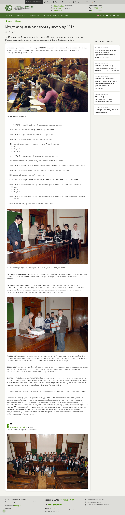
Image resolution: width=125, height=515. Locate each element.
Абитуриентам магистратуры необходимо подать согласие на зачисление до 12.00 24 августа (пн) (107, 67)
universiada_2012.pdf (17, 427)
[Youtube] (107, 15)
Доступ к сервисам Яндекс (94, 502)
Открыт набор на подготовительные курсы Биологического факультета (104, 99)
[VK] (103, 15)
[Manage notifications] (4, 511)
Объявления (104, 47)
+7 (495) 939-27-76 (58, 8)
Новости (9, 15)
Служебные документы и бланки (95, 499)
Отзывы (96, 2)
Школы (48, 2)
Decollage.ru (17, 506)
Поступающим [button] (34, 15)
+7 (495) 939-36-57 (96, 8)
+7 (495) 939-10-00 (58, 5)
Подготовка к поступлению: (34, 2)
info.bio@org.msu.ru (58, 10)
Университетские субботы (82, 2)
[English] (99, 15)
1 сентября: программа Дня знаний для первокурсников (106, 110)
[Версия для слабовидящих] (114, 15)
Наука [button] (55, 15)
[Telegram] (110, 15)
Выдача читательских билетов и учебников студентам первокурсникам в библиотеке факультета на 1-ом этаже (105, 53)
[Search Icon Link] (118, 15)
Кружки (57, 2)
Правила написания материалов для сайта (98, 504)
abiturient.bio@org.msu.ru (99, 10)
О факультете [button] (20, 15)
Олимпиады (67, 2)
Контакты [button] (64, 15)
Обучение (46, 15)
